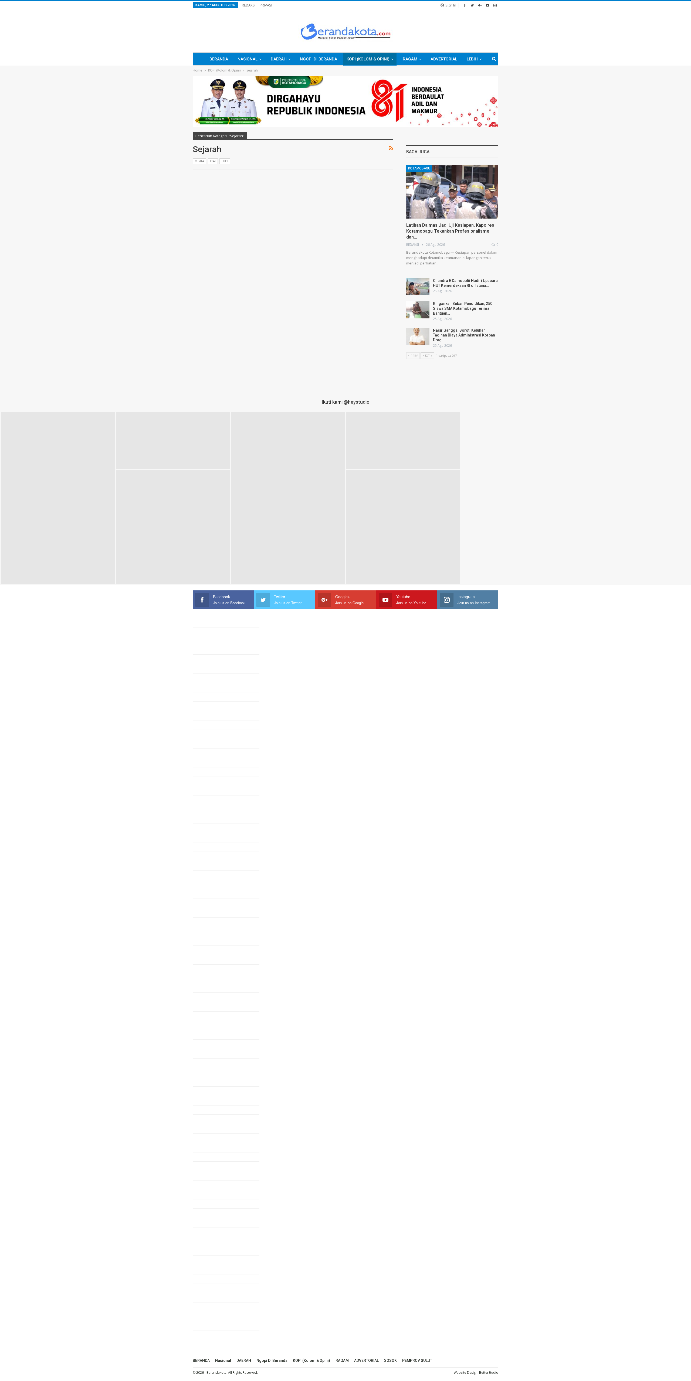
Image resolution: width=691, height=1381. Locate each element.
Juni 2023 (207, 1006)
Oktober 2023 (211, 969)
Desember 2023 (213, 950)
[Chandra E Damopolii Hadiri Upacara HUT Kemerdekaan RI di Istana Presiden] (417, 286)
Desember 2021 (213, 1175)
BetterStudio (488, 1372)
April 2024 (208, 912)
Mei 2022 (207, 1128)
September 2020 (213, 1316)
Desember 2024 (213, 837)
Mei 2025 (207, 790)
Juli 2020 (207, 1335)
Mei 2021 (207, 1241)
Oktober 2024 (211, 856)
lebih (472, 59)
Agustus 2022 (211, 1100)
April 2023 (208, 1025)
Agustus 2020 (211, 1326)
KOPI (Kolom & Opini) (368, 59)
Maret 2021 (209, 1260)
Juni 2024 (207, 894)
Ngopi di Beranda (318, 59)
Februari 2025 (211, 819)
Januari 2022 (210, 1166)
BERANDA (218, 59)
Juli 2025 (207, 772)
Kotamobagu (419, 168)
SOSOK (390, 1360)
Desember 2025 (213, 725)
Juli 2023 (207, 997)
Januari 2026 (210, 715)
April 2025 (208, 800)
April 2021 (208, 1251)
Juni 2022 (207, 1119)
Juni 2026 (207, 668)
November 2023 (213, 959)
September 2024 (213, 865)
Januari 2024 (210, 940)
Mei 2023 (207, 1016)
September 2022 (213, 1091)
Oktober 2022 (211, 1081)
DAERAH (279, 59)
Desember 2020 (213, 1288)
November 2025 (213, 734)
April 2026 (208, 687)
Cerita (199, 161)
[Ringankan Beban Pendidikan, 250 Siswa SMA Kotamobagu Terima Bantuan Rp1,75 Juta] (417, 309)
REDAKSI (249, 5)
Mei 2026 (207, 678)
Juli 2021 (207, 1222)
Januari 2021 (210, 1279)
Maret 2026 (209, 697)
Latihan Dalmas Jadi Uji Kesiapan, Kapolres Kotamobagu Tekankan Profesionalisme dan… (450, 231)
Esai (213, 161)
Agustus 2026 (211, 650)
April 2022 (208, 1138)
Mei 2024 (207, 903)
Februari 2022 (211, 1157)
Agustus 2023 (211, 987)
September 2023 (213, 978)
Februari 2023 (211, 1044)
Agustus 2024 (211, 875)
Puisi (225, 161)
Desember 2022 (213, 1063)
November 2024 (213, 847)
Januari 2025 (210, 828)
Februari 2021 (211, 1269)
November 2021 (213, 1185)
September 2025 (213, 753)
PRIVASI (266, 5)
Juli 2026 (207, 659)
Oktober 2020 (211, 1307)
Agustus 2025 (211, 762)
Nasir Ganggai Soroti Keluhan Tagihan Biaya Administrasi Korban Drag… (464, 335)
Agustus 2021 (211, 1213)
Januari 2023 (210, 1053)
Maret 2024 (209, 922)
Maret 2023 (209, 1034)
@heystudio (357, 402)
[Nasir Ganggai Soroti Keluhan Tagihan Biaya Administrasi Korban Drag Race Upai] (417, 336)
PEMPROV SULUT (417, 1360)
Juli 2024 (207, 884)
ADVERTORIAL (444, 59)
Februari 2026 (211, 706)
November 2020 (213, 1297)
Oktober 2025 (211, 743)
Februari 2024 (211, 931)
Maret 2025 (209, 809)
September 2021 (213, 1204)
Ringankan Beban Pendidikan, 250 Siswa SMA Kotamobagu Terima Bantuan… (462, 308)
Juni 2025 (207, 781)
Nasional (248, 59)
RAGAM (410, 59)
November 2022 (213, 1072)
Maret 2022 (209, 1147)
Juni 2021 (207, 1232)
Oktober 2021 (211, 1194)
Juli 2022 (207, 1110)
